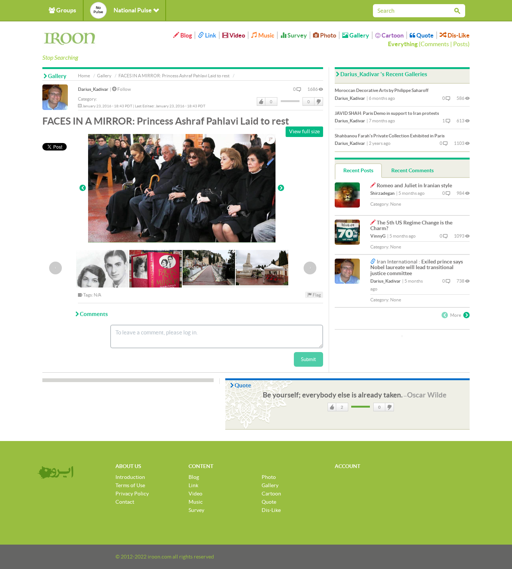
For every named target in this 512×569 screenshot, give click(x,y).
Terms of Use (130, 485)
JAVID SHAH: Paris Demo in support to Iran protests (387, 113)
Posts (460, 44)
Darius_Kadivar (93, 89)
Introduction (130, 477)
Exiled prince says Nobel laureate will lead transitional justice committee (416, 267)
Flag (316, 294)
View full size (304, 131)
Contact (124, 502)
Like (261, 102)
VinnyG (378, 235)
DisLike (318, 102)
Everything (403, 44)
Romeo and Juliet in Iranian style (414, 185)
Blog (185, 35)
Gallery (358, 35)
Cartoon (392, 35)
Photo (327, 35)
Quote (424, 35)
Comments (435, 44)
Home (84, 75)
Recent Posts (358, 170)
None (395, 204)
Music (265, 35)
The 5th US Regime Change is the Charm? (411, 225)
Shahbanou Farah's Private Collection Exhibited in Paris (390, 135)
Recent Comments (412, 170)
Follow (124, 89)
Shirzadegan (382, 193)
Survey (296, 35)
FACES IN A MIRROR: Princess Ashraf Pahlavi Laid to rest (173, 75)
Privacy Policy (132, 494)
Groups (65, 10)
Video (236, 35)
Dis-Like (458, 35)
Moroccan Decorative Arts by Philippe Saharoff (381, 90)
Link (210, 35)
